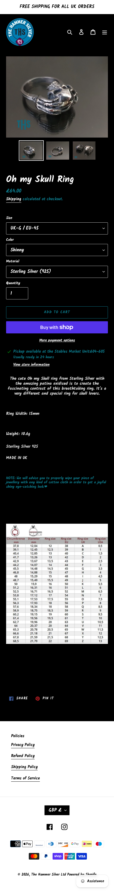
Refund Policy (23, 756)
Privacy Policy (23, 745)
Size (9, 218)
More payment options (57, 340)
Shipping (13, 199)
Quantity (13, 283)
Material (12, 261)
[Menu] (104, 32)
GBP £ (55, 810)
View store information (31, 365)
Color (10, 240)
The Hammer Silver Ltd (49, 874)
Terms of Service (25, 778)
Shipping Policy (24, 767)
